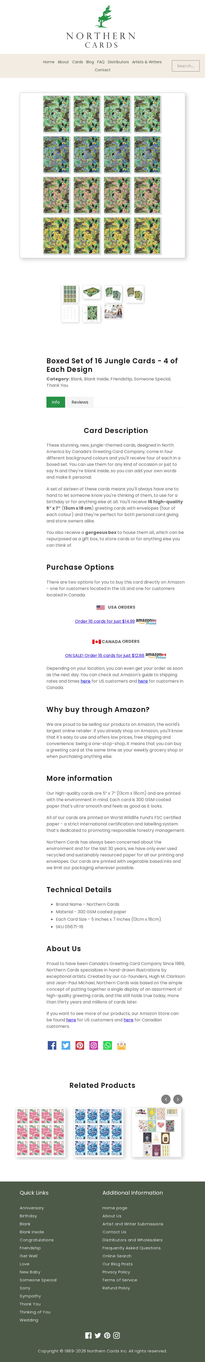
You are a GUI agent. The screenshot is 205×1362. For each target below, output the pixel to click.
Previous (166, 1099)
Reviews (80, 402)
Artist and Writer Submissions (133, 1224)
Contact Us (114, 1232)
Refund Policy (116, 1288)
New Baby (30, 1272)
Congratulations (37, 1240)
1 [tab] (13, 1163)
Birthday (28, 1216)
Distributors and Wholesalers (132, 1240)
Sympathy (30, 1296)
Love (24, 1264)
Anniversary (32, 1208)
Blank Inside (32, 1232)
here (85, 681)
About (63, 62)
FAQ (101, 62)
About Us (111, 1216)
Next (178, 1099)
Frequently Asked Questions (131, 1248)
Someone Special (38, 1280)
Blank (25, 1224)
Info (56, 402)
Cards (77, 62)
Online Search (117, 1256)
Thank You (30, 1304)
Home (48, 62)
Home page (115, 1208)
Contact (103, 70)
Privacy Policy (116, 1272)
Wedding (29, 1320)
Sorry (25, 1288)
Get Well (28, 1256)
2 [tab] (18, 1163)
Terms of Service (119, 1280)
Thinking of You (35, 1312)
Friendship (30, 1248)
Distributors (118, 62)
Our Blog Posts (117, 1264)
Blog (90, 62)
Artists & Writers (147, 62)
